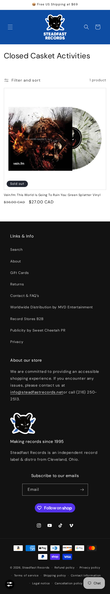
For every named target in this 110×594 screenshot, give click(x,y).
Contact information (86, 575)
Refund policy (64, 567)
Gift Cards (19, 272)
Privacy (16, 341)
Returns (17, 284)
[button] (10, 27)
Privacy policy (90, 567)
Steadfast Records (36, 567)
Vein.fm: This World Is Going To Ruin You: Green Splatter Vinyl (52, 195)
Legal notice (41, 583)
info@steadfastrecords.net (36, 392)
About (15, 261)
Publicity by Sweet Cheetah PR (37, 330)
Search (16, 249)
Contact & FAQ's (24, 295)
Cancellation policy (69, 583)
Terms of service (26, 575)
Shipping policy (54, 575)
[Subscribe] (82, 490)
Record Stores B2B (26, 318)
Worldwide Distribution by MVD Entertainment (51, 307)
